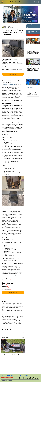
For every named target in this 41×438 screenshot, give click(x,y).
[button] (34, 2)
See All (23, 337)
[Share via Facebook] (2, 329)
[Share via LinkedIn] (7, 329)
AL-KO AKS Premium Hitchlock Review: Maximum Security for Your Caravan (11, 355)
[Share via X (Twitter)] (5, 329)
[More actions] (23, 27)
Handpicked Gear (5, 326)
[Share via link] (10, 329)
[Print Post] (13, 329)
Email (27, 27)
